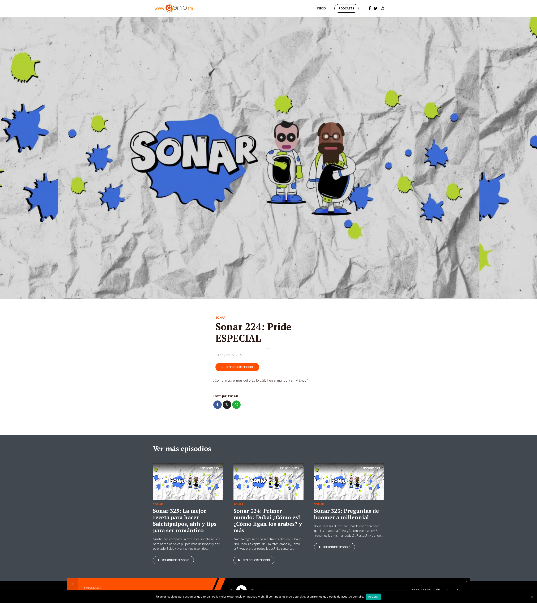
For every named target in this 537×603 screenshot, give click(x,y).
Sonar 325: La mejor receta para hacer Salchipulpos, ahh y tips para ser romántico (184, 520)
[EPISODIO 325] (188, 481)
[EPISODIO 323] (349, 481)
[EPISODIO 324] (268, 481)
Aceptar (373, 596)
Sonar (220, 317)
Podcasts (346, 8)
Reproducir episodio (239, 367)
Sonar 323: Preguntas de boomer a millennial (346, 514)
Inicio (321, 8)
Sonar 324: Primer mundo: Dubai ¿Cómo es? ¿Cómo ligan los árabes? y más (267, 520)
